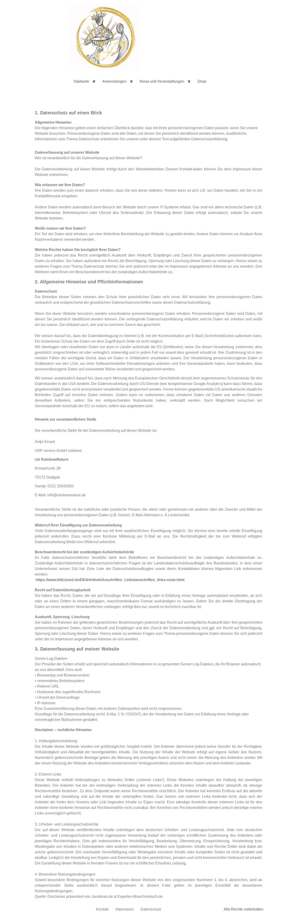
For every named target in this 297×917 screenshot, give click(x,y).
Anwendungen (114, 81)
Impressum (125, 909)
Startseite (81, 81)
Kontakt (102, 909)
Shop (201, 81)
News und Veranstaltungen (162, 81)
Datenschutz (151, 909)
